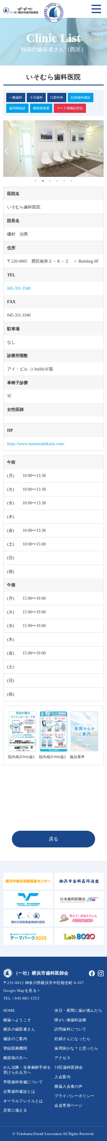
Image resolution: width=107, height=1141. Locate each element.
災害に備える (15, 1110)
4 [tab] (57, 181)
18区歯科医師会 (68, 1067)
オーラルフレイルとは (23, 1101)
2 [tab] (43, 181)
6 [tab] (71, 181)
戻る (54, 838)
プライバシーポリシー (74, 1096)
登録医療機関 (15, 1048)
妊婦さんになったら (72, 1038)
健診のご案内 (15, 1038)
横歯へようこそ (17, 1020)
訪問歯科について (70, 1029)
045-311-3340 (19, 288)
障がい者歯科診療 (70, 1020)
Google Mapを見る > (21, 990)
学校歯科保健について (23, 1082)
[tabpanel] (53, 148)
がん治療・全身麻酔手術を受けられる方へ (27, 1070)
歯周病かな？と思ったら (76, 1048)
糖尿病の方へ (15, 1058)
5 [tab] (64, 181)
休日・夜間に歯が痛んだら (78, 1010)
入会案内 (62, 1077)
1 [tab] (36, 181)
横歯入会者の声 (68, 1086)
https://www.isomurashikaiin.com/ (35, 444)
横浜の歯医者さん (19, 1029)
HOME (9, 1010)
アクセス (62, 1058)
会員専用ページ (68, 1105)
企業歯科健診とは (19, 1091)
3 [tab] (50, 181)
